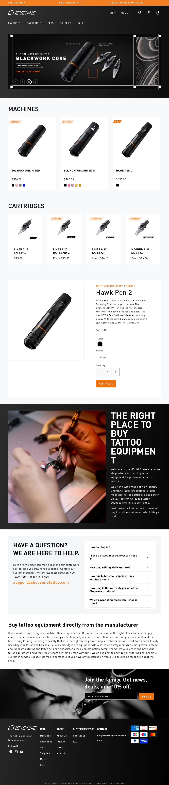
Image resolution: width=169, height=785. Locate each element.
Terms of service (104, 783)
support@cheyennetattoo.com (41, 582)
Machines (14, 22)
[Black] (100, 344)
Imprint (61, 752)
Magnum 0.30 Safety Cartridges (140, 250)
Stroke (99, 350)
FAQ (75, 741)
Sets (50, 22)
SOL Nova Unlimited (26, 170)
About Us (62, 735)
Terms (60, 747)
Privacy (61, 741)
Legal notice (88, 783)
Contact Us (79, 735)
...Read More (133, 323)
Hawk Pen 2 (124, 170)
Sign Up (146, 696)
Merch (43, 758)
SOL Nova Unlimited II (79, 170)
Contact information (70, 783)
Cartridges (34, 22)
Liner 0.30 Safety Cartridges (100, 250)
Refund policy (121, 783)
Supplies (65, 22)
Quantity (100, 365)
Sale (42, 764)
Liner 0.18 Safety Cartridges (22, 250)
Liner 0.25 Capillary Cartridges (61, 250)
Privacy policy (51, 783)
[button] (15, 22)
